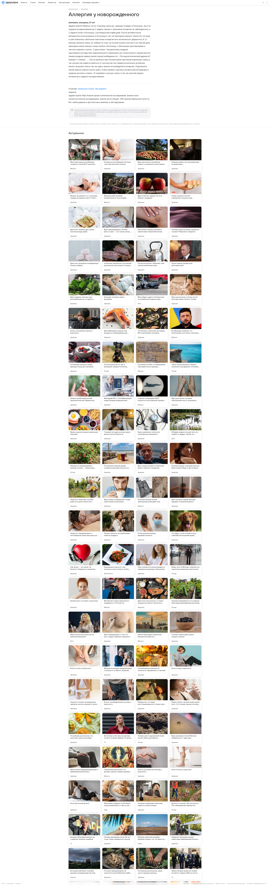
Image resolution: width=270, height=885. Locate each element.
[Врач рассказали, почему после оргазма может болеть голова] (185, 290)
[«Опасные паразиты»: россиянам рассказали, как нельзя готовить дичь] (118, 256)
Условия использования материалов (202, 883)
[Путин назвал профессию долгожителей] (185, 256)
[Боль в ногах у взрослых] (185, 762)
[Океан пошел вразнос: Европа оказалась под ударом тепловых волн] (185, 357)
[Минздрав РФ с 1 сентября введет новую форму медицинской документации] (118, 391)
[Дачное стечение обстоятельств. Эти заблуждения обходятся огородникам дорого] (185, 796)
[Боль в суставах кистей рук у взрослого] (152, 762)
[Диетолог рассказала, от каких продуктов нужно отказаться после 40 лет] (152, 594)
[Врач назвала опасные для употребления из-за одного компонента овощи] (84, 290)
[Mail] (3, 2)
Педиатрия (84, 9)
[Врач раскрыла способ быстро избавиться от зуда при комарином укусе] (185, 729)
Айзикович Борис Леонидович (92, 89)
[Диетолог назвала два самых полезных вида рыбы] (84, 222)
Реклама (18, 883)
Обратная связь (220, 883)
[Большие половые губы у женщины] (118, 290)
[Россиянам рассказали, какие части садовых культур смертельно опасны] (152, 864)
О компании (10, 883)
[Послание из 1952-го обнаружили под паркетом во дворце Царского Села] (152, 357)
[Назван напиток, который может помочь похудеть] (118, 526)
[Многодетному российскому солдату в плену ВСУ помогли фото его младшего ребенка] (84, 155)
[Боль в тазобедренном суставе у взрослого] (118, 695)
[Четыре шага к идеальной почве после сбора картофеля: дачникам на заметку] (152, 729)
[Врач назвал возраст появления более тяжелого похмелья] (152, 459)
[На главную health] (11, 2)
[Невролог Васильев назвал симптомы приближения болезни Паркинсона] (185, 830)
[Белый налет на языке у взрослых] (84, 594)
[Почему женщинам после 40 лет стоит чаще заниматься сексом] (118, 830)
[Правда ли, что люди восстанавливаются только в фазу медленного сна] (152, 695)
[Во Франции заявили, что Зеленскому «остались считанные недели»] (185, 324)
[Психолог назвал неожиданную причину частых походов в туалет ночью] (84, 695)
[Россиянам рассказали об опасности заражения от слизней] (152, 661)
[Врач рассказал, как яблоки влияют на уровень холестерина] (152, 155)
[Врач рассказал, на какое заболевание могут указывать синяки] (185, 391)
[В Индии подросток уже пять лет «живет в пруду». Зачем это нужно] (185, 425)
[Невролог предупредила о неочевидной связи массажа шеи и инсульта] (84, 526)
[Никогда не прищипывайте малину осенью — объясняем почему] (84, 459)
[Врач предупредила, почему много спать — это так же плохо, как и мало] (118, 222)
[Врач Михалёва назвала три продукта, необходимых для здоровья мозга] (118, 324)
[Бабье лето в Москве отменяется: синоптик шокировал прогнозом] (185, 560)
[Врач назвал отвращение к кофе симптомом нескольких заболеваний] (118, 492)
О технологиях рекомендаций (236, 883)
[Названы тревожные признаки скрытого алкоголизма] (152, 796)
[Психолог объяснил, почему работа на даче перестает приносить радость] (84, 492)
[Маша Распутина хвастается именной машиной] (84, 627)
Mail (3, 883)
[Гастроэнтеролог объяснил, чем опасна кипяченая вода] (152, 256)
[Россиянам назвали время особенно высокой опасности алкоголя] (118, 459)
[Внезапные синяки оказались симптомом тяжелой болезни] (152, 222)
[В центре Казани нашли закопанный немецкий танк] (152, 492)
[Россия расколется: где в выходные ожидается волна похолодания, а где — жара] (118, 357)
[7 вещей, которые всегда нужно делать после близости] (118, 425)
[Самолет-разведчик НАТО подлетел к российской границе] (152, 391)
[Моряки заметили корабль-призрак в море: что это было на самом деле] (152, 830)
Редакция (186, 883)
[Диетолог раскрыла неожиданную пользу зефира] (84, 256)
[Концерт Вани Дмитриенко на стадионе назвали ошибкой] (84, 830)
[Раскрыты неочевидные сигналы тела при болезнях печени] (118, 155)
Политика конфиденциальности (256, 883)
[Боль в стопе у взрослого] (84, 661)
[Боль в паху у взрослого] (185, 661)
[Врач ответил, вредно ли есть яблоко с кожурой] (152, 189)
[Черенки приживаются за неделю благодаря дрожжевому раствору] (185, 594)
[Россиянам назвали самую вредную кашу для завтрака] (84, 357)
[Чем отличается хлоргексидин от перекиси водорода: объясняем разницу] (152, 560)
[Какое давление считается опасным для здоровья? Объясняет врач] (152, 425)
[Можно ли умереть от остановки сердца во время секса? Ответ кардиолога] (84, 189)
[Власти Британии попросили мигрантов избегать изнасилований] (152, 627)
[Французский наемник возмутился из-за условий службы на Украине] (118, 189)
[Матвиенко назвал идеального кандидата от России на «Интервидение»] (118, 594)
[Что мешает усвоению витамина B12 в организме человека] (152, 324)
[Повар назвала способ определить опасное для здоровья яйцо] (185, 189)
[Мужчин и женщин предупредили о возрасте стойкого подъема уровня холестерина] (118, 661)
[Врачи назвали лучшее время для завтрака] (84, 425)
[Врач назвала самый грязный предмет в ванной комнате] (185, 492)
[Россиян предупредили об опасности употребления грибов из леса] (118, 864)
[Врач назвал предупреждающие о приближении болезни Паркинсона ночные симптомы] (84, 762)
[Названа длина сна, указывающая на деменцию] (185, 155)
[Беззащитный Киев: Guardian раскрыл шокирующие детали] (84, 864)
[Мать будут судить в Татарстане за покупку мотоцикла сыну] (152, 290)
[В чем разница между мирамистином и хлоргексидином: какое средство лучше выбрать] (152, 526)
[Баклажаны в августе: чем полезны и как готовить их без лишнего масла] (118, 560)
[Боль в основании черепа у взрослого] (84, 324)
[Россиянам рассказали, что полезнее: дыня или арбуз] (84, 729)
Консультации (73, 9)
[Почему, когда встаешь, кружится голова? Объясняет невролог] (185, 222)
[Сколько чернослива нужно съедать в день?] (185, 627)
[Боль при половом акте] (84, 796)
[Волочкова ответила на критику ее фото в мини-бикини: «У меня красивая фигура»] (118, 729)
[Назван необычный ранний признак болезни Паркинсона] (84, 391)
